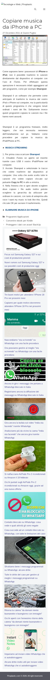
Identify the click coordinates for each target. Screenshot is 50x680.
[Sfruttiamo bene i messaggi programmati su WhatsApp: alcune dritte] (25, 550)
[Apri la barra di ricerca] (35, 9)
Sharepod (35, 154)
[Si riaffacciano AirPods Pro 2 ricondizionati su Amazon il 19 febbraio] (25, 456)
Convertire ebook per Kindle (19, 220)
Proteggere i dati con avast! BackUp (23, 224)
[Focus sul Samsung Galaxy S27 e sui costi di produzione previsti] (25, 241)
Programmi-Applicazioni (17, 217)
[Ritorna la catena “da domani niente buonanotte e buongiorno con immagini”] (25, 596)
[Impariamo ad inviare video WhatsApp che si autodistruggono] (25, 640)
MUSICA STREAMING (16, 148)
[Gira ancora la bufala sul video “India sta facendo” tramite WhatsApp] (25, 409)
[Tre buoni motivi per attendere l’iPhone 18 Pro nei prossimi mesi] (25, 281)
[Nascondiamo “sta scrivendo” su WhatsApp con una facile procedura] (25, 325)
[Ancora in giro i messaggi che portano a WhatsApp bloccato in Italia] (25, 370)
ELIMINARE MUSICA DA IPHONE (22, 210)
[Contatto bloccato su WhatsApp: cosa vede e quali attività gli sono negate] (25, 506)
